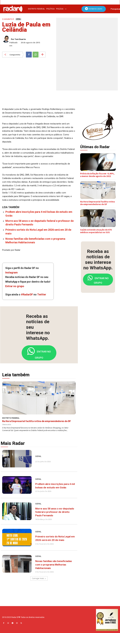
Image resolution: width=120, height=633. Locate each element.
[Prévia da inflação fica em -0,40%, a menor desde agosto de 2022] (98, 162)
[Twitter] (21, 623)
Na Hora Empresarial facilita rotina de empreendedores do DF (36, 421)
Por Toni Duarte (18, 39)
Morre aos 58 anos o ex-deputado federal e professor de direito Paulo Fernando (54, 512)
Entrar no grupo (14, 286)
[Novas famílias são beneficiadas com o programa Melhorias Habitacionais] (17, 564)
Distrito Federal (10, 418)
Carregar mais (38, 578)
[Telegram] (12, 623)
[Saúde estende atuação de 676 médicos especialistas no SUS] (98, 218)
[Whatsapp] (8, 623)
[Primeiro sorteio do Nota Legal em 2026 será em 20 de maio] (17, 537)
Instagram (11, 272)
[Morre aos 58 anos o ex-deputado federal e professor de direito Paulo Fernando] (17, 511)
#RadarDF (27, 294)
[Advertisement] (100, 315)
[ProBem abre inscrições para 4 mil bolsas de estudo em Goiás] (17, 485)
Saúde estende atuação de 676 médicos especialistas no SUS (96, 231)
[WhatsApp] (35, 54)
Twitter (41, 294)
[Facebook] (29, 54)
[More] (42, 54)
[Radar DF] (13, 9)
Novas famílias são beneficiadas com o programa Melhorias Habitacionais (53, 565)
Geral (18, 19)
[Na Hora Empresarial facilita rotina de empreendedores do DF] (39, 397)
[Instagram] (16, 623)
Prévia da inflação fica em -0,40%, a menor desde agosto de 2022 (97, 175)
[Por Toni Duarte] (6, 39)
